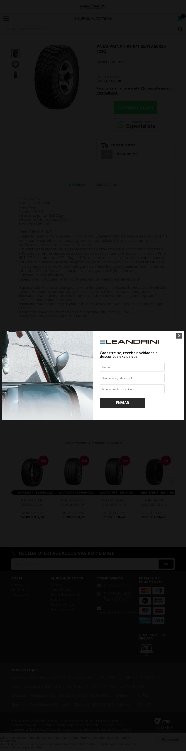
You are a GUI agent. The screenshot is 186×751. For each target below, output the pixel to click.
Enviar (122, 402)
